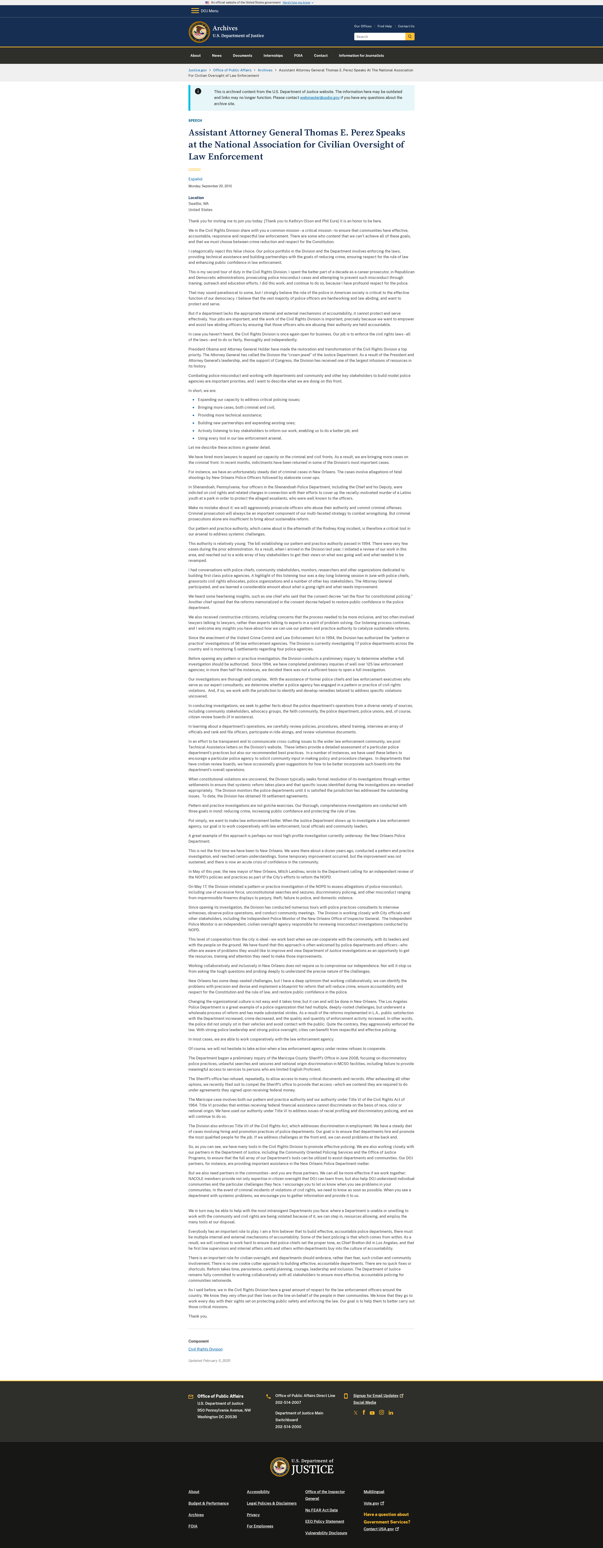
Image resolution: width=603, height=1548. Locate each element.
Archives (196, 1515)
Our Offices (363, 26)
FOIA (193, 1526)
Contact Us (406, 26)
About (193, 1492)
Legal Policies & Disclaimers (272, 1503)
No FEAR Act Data (321, 1510)
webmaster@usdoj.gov (320, 97)
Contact (379, 1529)
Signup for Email (375, 1395)
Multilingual (374, 1492)
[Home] (226, 41)
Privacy (253, 1515)
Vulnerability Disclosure (326, 1533)
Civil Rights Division (205, 1349)
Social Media (364, 1402)
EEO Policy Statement (324, 1521)
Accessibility (258, 1492)
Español (195, 179)
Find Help (385, 26)
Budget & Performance (208, 1503)
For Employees (260, 1526)
